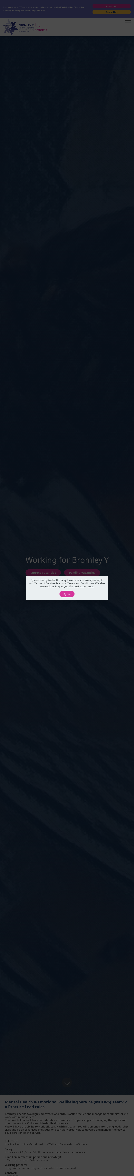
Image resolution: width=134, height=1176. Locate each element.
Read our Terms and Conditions (74, 583)
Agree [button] (67, 594)
